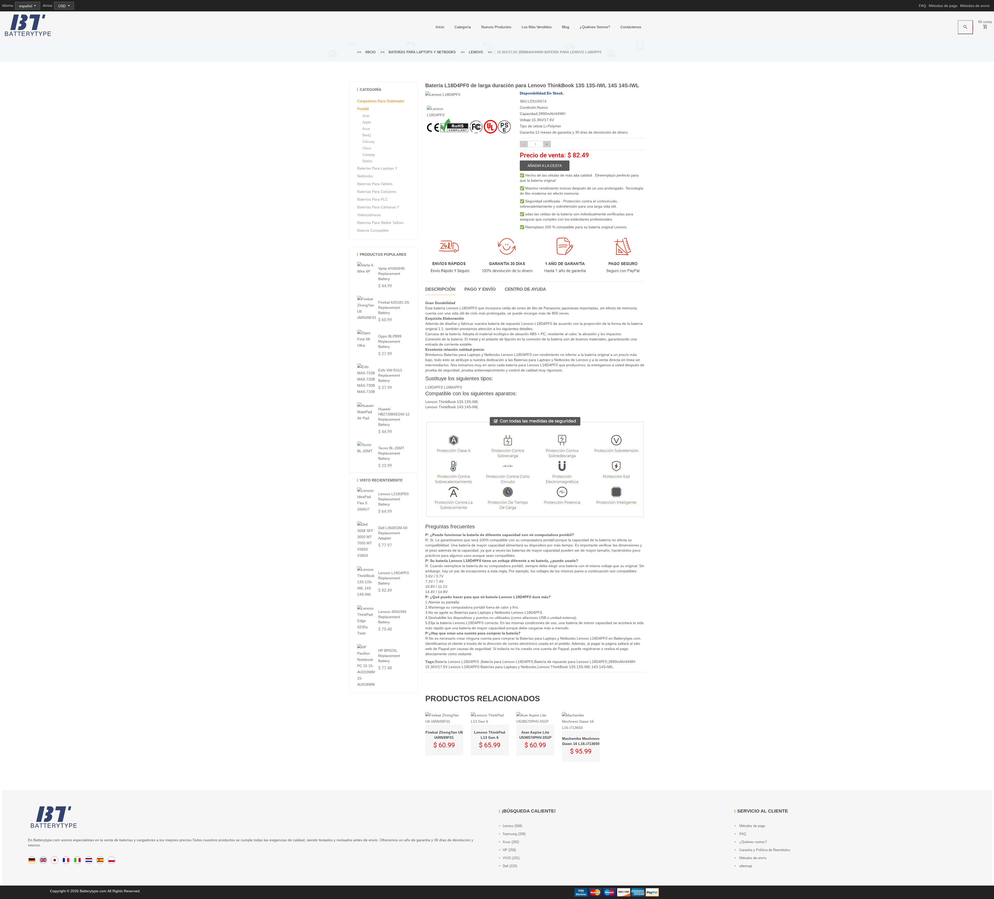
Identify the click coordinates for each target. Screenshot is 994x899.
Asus (366, 129)
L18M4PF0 (453, 387)
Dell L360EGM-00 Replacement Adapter (392, 533)
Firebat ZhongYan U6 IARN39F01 (444, 735)
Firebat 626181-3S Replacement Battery (393, 307)
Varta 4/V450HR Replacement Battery (391, 273)
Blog (565, 27)
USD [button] (62, 6)
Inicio (440, 27)
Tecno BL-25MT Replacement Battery (391, 453)
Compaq (368, 155)
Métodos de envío (975, 6)
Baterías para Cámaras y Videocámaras (378, 211)
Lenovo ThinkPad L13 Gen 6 (489, 735)
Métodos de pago (943, 6)
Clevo (366, 148)
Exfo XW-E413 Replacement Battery (390, 375)
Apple (366, 122)
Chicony (368, 142)
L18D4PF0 (434, 387)
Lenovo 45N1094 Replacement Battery (392, 617)
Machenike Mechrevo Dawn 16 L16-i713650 (581, 741)
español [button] (26, 6)
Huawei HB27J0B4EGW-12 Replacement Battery (394, 417)
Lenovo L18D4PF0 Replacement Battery (393, 578)
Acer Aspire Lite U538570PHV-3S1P (535, 735)
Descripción (440, 289)
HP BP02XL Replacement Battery (389, 655)
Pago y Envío (480, 289)
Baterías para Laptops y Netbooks (422, 52)
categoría (463, 27)
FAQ (922, 6)
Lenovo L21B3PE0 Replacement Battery (393, 499)
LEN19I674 (537, 101)
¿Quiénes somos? (595, 27)
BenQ (366, 135)
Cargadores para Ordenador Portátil (380, 105)
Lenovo (476, 52)
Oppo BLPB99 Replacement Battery (389, 341)
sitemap (745, 866)
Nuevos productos (496, 27)
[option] (436, 111)
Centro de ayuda (525, 289)
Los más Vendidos (537, 27)
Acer (365, 116)
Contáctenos (630, 27)
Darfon (367, 161)
